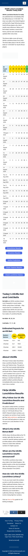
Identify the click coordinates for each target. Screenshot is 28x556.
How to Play (11, 499)
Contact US (14, 526)
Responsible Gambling (14, 531)
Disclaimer (10, 523)
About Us (18, 523)
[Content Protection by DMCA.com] (14, 547)
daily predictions (12, 417)
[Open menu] (24, 3)
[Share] (13, 512)
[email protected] (14, 540)
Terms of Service (14, 528)
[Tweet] (21, 512)
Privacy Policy (18, 521)
